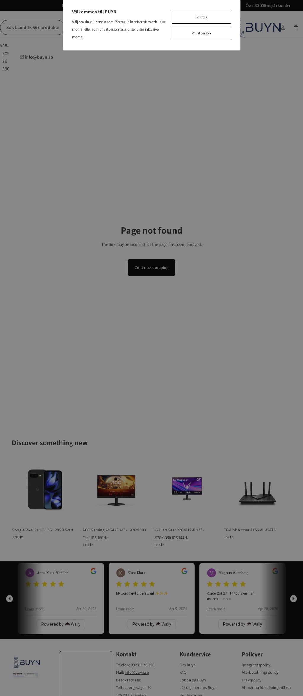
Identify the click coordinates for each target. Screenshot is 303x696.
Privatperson (201, 33)
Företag (201, 17)
